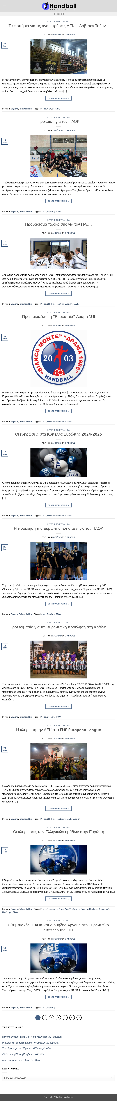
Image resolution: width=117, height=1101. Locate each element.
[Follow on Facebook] (54, 14)
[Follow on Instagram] (58, 14)
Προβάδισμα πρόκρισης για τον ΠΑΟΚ (58, 224)
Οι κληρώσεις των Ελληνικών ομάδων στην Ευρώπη (58, 831)
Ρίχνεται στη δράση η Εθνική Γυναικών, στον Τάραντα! (30, 1042)
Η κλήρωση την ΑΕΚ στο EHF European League (58, 729)
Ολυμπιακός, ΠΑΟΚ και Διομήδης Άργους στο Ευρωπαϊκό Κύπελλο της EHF (58, 927)
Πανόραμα (7, 912)
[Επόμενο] (79, 1017)
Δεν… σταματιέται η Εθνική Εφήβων (21, 1060)
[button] (4, 6)
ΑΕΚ (49, 108)
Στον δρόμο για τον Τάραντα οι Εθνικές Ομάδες (26, 1048)
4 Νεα (43, 108)
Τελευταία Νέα (63, 21)
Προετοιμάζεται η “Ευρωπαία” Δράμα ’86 (58, 316)
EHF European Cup (55, 304)
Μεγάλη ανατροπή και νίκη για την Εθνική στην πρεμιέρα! (32, 1036)
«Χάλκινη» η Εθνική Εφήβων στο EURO (23, 1054)
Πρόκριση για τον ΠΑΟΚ (58, 121)
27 (72, 1017)
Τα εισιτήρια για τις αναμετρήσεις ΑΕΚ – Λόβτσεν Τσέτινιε (58, 25)
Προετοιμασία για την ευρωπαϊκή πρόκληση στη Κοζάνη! (58, 626)
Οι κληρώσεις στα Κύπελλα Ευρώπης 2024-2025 (58, 434)
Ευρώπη (51, 21)
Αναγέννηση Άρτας (55, 909)
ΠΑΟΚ (58, 211)
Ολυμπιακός (104, 909)
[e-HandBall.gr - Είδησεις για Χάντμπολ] (58, 6)
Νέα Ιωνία (93, 909)
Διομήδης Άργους (72, 909)
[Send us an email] (62, 14)
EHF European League (57, 819)
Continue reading (58, 98)
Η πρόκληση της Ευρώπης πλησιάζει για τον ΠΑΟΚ (58, 528)
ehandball (70, 35)
